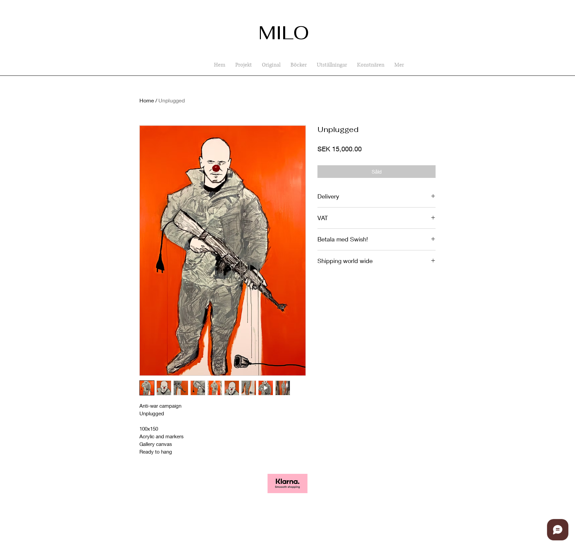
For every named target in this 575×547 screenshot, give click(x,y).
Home (146, 100)
